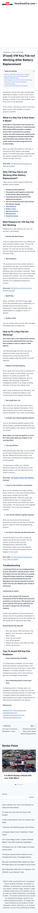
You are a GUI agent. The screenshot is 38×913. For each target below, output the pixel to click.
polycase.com (8, 710)
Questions (19, 52)
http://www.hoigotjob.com (12, 717)
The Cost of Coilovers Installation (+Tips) (9, 728)
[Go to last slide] (5, 766)
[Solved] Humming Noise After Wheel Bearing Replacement (28, 730)
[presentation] (19, 761)
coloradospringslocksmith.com (13, 715)
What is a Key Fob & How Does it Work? (17, 74)
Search (4, 794)
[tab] (15, 784)
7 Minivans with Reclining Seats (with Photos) (18, 827)
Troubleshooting (9, 84)
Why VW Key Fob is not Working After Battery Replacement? (16, 77)
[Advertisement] (19, 27)
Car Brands (6, 52)
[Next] (33, 766)
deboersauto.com (19, 710)
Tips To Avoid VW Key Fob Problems (16, 86)
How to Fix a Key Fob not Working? (15, 82)
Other (13, 52)
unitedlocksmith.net (10, 713)
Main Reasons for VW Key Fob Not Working (18, 80)
